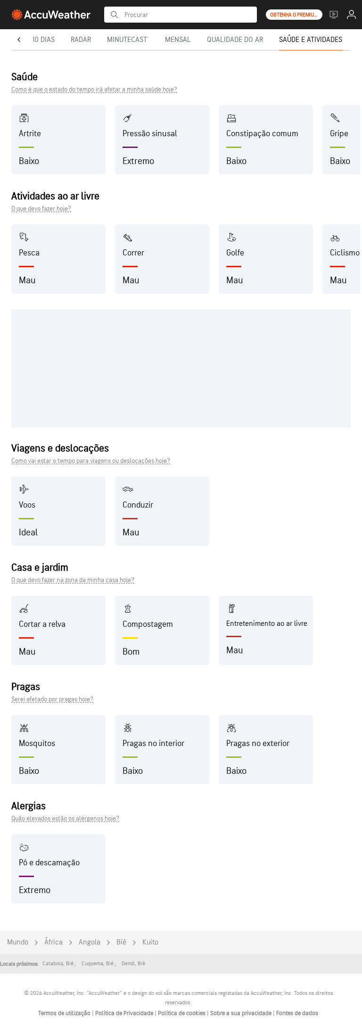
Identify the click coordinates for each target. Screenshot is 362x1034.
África (53, 942)
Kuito (150, 942)
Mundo (17, 942)
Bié (121, 942)
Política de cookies (182, 1013)
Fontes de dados (297, 1013)
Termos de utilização (65, 1013)
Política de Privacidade (125, 1013)
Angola (89, 942)
